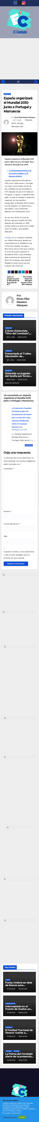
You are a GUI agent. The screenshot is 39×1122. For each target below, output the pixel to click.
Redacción (22, 337)
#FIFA (13, 123)
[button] (32, 82)
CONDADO (9, 1051)
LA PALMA (16, 1051)
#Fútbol (20, 123)
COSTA (8, 979)
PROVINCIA (9, 1027)
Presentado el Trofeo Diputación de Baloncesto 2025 (18, 356)
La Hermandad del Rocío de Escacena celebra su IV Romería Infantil (20, 173)
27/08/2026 (11, 989)
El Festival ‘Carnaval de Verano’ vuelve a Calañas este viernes (19, 1033)
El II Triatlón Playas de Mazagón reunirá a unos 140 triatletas (26, 281)
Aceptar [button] (22, 1117)
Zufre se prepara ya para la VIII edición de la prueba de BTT (13, 281)
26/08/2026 (11, 1060)
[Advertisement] (19, 58)
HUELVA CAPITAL (10, 1003)
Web (5, 536)
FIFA (9, 238)
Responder (28, 445)
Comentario (9, 469)
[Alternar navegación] (18, 81)
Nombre (8, 511)
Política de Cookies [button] (10, 1117)
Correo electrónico (12, 524)
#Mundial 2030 (17, 126)
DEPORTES (7, 94)
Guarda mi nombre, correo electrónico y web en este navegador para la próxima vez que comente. (19, 555)
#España (28, 120)
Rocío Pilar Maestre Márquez (24, 117)
